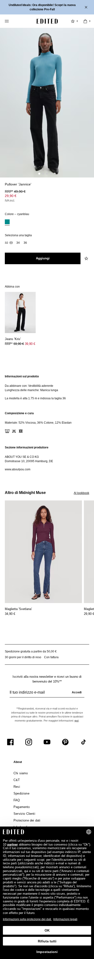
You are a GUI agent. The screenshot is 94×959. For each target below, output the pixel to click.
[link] (17, 763)
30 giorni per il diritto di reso (23, 657)
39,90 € (30, 343)
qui (76, 720)
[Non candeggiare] (14, 431)
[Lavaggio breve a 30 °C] (7, 431)
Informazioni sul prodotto (22, 376)
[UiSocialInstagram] (28, 742)
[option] (7, 222)
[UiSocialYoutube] (47, 742)
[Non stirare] (27, 431)
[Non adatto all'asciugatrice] (20, 431)
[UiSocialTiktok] (83, 742)
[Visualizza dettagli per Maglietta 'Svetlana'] (43, 551)
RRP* (15, 191)
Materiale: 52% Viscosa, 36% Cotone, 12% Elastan (38, 422)
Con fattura (51, 657)
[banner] (47, 7)
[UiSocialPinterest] (65, 742)
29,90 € (10, 195)
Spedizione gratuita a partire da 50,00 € (31, 651)
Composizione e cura (19, 413)
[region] (47, 387)
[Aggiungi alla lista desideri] (86, 187)
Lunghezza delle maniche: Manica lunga (31, 390)
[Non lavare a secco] (34, 431)
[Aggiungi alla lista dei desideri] (86, 258)
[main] (47, 423)
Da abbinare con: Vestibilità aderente (29, 386)
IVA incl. (10, 200)
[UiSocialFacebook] (10, 742)
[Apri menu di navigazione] (7, 21)
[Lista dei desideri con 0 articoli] (73, 21)
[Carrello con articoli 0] (85, 21)
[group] (47, 694)
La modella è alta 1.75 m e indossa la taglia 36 (35, 398)
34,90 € (10, 613)
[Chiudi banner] (86, 7)
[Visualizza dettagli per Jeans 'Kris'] (20, 312)
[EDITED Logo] (47, 21)
